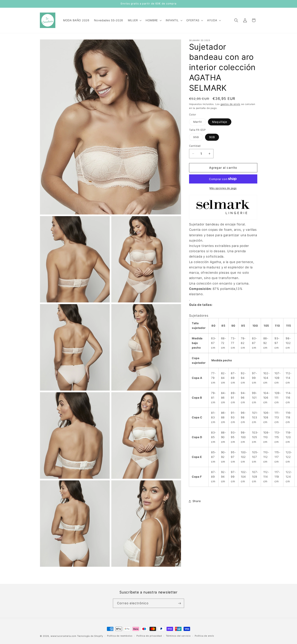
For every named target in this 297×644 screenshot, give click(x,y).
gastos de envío (230, 104)
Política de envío (204, 636)
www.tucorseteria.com (63, 636)
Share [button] (196, 501)
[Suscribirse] (179, 603)
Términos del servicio (178, 636)
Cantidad (195, 145)
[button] (134, 20)
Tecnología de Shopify (90, 636)
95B (198, 138)
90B (212, 137)
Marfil (199, 122)
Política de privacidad (149, 636)
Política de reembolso (120, 636)
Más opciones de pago (223, 188)
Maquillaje (219, 122)
